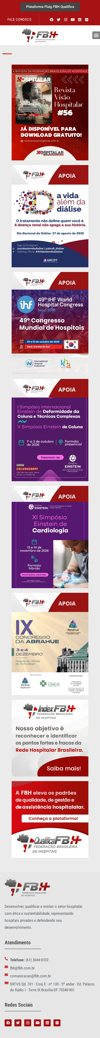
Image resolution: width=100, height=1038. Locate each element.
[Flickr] (86, 19)
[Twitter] (58, 19)
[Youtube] (72, 19)
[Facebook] (51, 19)
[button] (96, 35)
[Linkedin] (79, 19)
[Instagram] (65, 19)
